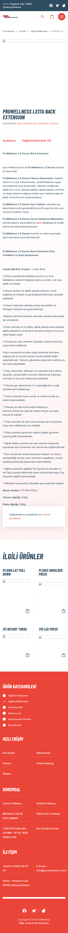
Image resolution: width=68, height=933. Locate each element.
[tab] (9, 141)
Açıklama (9, 140)
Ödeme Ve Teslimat (48, 813)
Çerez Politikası (12, 803)
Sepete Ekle (27, 611)
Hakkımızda (43, 752)
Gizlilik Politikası (46, 803)
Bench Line (14, 713)
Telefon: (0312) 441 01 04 (15, 868)
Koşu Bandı (14, 725)
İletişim (7, 773)
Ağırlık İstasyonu (18, 695)
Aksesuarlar (15, 707)
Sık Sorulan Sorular (47, 828)
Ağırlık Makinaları (26, 123)
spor (39, 222)
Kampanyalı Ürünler (48, 123)
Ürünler (7, 763)
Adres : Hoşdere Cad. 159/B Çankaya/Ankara (16, 883)
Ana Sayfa (9, 752)
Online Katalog (45, 763)
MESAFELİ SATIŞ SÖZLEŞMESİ (13, 816)
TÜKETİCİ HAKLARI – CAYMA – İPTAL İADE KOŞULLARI (15, 833)
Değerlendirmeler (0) (36, 140)
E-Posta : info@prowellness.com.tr (50, 868)
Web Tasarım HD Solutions (34, 923)
